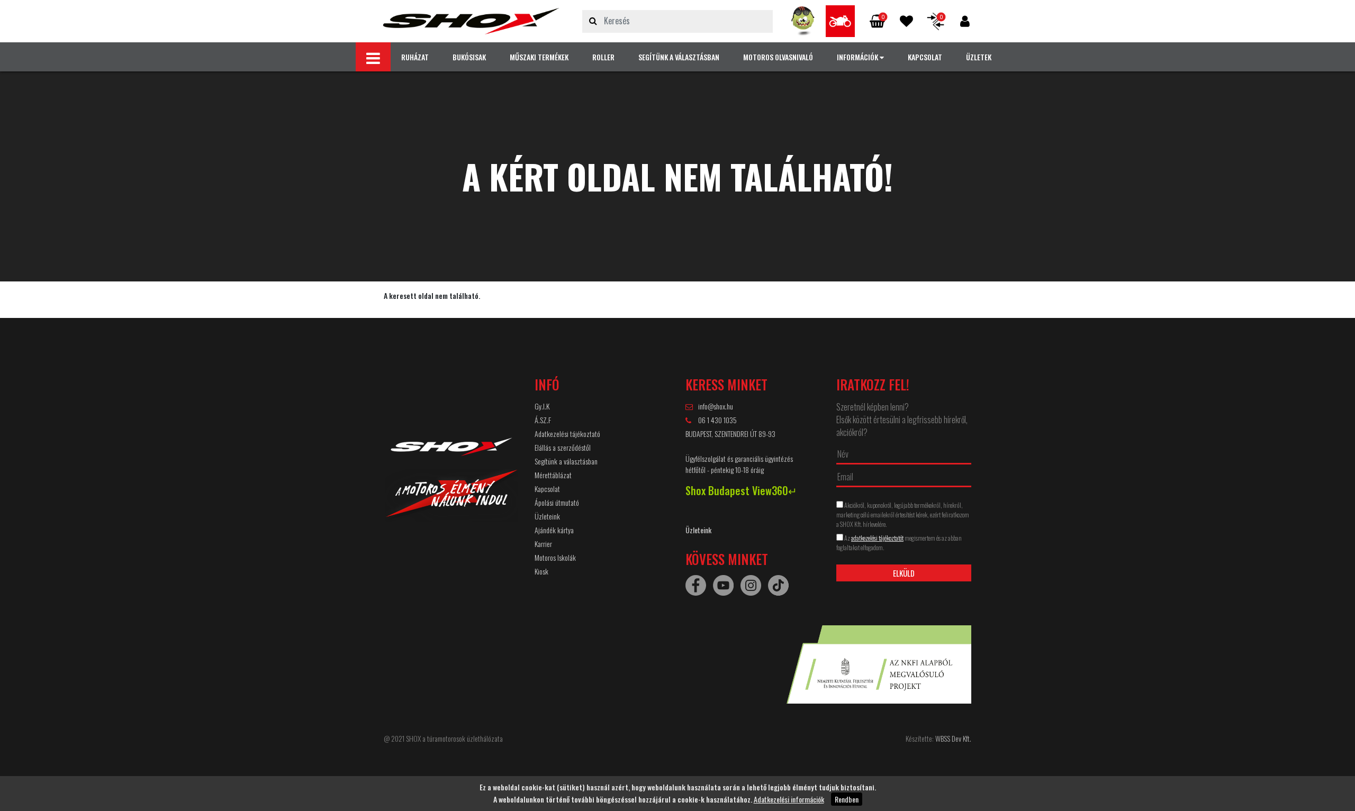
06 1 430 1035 (717, 419)
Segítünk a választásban (566, 461)
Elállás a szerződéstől (563, 447)
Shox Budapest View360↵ (741, 490)
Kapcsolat (547, 488)
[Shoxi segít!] (803, 21)
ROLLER (603, 56)
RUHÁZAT (415, 56)
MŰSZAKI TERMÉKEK (539, 56)
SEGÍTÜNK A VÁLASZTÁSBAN (678, 56)
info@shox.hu (715, 406)
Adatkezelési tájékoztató (567, 433)
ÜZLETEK (978, 56)
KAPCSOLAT (925, 56)
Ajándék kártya (554, 529)
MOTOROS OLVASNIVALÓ (778, 56)
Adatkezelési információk (789, 799)
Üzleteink (547, 516)
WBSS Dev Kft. (953, 738)
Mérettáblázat (553, 474)
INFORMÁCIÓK (858, 56)
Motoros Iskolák (555, 557)
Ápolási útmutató (557, 502)
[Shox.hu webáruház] (471, 21)
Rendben (847, 799)
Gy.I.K (542, 406)
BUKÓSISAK (469, 56)
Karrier (543, 543)
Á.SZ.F (543, 419)
